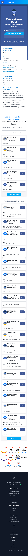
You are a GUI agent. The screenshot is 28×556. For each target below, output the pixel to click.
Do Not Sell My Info (14, 521)
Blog (14, 545)
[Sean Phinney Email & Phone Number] (5, 207)
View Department (7, 64)
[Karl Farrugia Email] (5, 345)
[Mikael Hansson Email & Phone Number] (5, 221)
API (14, 500)
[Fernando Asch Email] (5, 384)
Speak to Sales (14, 534)
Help (14, 510)
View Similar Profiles (14, 194)
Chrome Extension (14, 493)
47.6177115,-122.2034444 (14, 482)
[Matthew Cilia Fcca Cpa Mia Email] (5, 323)
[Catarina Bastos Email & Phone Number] (5, 149)
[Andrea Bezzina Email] (5, 395)
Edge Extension (14, 496)
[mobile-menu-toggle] (25, 2)
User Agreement (14, 515)
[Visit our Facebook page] (20, 550)
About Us (14, 540)
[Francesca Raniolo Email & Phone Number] (5, 297)
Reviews (14, 513)
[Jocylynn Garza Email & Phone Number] (5, 417)
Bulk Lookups (14, 498)
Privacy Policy (14, 517)
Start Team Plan (14, 530)
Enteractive (14, 26)
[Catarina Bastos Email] (14, 11)
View (22, 139)
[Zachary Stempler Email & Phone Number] (5, 358)
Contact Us (14, 547)
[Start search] (25, 127)
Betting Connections (8, 67)
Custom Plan (14, 532)
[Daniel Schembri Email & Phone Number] (5, 261)
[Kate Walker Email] (5, 429)
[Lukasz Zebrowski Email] (5, 373)
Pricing (14, 508)
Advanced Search (14, 491)
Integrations (14, 502)
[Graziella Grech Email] (5, 249)
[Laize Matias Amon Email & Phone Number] (5, 233)
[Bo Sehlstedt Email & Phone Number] (5, 274)
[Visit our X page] (21, 550)
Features (14, 527)
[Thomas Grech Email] (5, 334)
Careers (14, 542)
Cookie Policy (14, 519)
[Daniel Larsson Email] (5, 312)
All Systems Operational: (13, 485)
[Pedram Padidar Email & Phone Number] (5, 405)
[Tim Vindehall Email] (5, 287)
